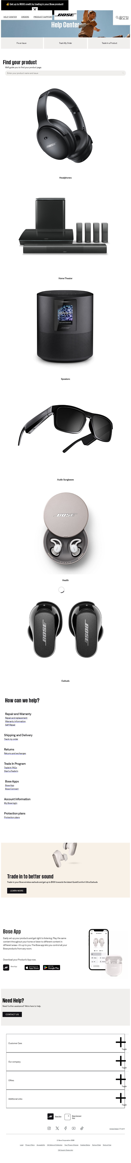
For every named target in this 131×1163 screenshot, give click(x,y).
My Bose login (10, 803)
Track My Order (65, 43)
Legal (21, 1145)
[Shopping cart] (127, 17)
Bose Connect (12, 788)
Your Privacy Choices (71, 1145)
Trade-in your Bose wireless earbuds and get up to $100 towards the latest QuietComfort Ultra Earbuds (52, 882)
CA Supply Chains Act (65, 1150)
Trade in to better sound (30, 875)
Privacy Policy (30, 1145)
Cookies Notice (85, 1145)
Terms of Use (107, 1145)
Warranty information (15, 721)
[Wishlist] (123, 17)
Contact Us (12, 1014)
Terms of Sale (96, 1145)
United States (114, 1129)
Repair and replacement (16, 718)
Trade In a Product (109, 43)
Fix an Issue (21, 43)
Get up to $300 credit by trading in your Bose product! (36, 4)
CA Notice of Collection (54, 1145)
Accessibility (41, 1145)
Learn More (16, 891)
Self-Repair (10, 724)
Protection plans (12, 817)
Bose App (9, 785)
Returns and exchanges (15, 753)
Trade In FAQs (10, 767)
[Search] (117, 17)
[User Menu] (120, 17)
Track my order (11, 739)
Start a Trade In (11, 771)
